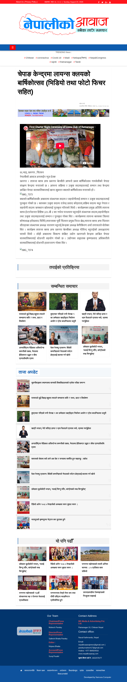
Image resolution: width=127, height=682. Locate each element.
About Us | (20, 2)
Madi (67, 58)
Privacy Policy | (31, 2)
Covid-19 (56, 58)
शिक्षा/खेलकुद (73, 670)
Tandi (77, 62)
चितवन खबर (41, 670)
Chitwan (30, 58)
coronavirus (43, 58)
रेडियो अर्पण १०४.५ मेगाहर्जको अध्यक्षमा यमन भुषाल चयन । (54, 504)
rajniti (54, 62)
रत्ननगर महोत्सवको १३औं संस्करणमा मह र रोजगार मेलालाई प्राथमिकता (32, 596)
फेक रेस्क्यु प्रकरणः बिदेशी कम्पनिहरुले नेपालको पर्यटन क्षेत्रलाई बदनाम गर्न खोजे (61, 351)
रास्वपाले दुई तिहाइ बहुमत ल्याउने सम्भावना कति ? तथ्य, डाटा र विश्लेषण (32, 317)
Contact (27, 5)
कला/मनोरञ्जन (52, 670)
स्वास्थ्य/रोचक (100, 670)
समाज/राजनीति (29, 670)
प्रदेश (82, 670)
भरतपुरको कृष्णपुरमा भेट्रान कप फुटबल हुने (48, 519)
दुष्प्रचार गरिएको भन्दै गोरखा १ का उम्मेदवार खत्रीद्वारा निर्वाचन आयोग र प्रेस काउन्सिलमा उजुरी (63, 317)
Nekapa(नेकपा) (80, 58)
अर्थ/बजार (63, 670)
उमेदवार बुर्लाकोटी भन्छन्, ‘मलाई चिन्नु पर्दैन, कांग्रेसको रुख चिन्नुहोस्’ (94, 350)
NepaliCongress (98, 58)
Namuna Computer (103, 677)
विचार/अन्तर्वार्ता (62, 674)
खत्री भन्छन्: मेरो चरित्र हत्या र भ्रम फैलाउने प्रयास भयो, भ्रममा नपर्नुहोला (95, 317)
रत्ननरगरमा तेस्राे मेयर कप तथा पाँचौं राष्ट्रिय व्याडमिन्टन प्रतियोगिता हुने (62, 596)
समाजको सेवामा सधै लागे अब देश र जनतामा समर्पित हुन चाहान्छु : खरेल (59, 458)
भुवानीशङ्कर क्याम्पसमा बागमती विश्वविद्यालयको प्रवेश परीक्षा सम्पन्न (58, 382)
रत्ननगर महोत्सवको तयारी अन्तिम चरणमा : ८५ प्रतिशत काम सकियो (95, 567)
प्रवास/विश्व (90, 670)
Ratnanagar (66, 62)
